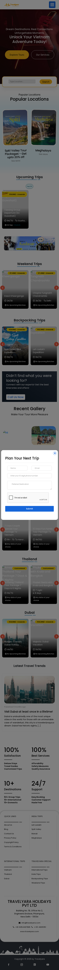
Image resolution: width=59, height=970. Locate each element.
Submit (29, 508)
